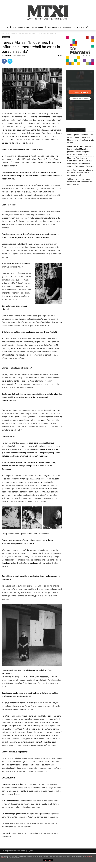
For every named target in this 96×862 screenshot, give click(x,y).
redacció (8, 55)
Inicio (4, 34)
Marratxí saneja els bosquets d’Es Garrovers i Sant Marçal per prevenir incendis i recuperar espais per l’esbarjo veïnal (80, 150)
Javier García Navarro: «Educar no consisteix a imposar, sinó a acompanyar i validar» (80, 172)
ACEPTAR (48, 860)
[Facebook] (4, 61)
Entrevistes (12, 34)
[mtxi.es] (48, 13)
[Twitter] (10, 61)
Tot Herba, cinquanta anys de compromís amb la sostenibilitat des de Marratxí (79, 181)
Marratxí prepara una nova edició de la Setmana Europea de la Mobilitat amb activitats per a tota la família (80, 139)
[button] (87, 27)
